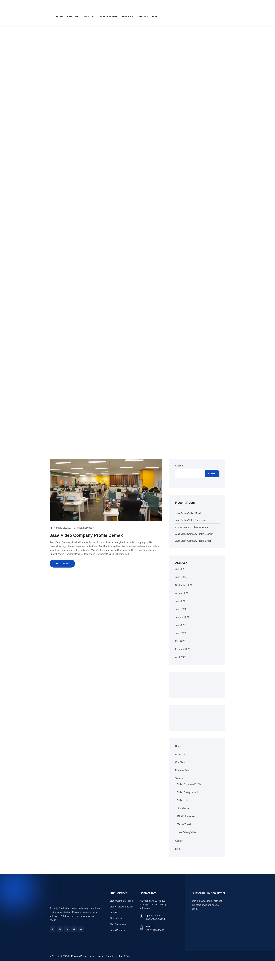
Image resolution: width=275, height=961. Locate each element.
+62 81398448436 (155, 930)
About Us (72, 16)
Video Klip (182, 800)
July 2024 (180, 601)
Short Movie (183, 808)
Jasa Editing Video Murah (188, 513)
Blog (155, 16)
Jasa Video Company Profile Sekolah (194, 534)
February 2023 (182, 649)
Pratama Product (79, 956)
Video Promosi (117, 930)
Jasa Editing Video (187, 832)
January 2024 (182, 617)
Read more (62, 563)
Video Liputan (97, 956)
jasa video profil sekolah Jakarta (191, 527)
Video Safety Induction (188, 792)
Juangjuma (111, 956)
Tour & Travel (184, 824)
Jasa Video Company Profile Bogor (193, 541)
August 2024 (181, 593)
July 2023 (180, 625)
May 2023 (180, 641)
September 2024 (183, 585)
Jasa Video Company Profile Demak (86, 535)
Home (59, 16)
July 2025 (180, 569)
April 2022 (180, 657)
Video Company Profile (189, 784)
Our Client (89, 16)
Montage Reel (108, 16)
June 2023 (180, 633)
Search (179, 465)
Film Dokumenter (186, 816)
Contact (143, 16)
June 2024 (180, 609)
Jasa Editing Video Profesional (191, 520)
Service (126, 16)
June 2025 (180, 577)
